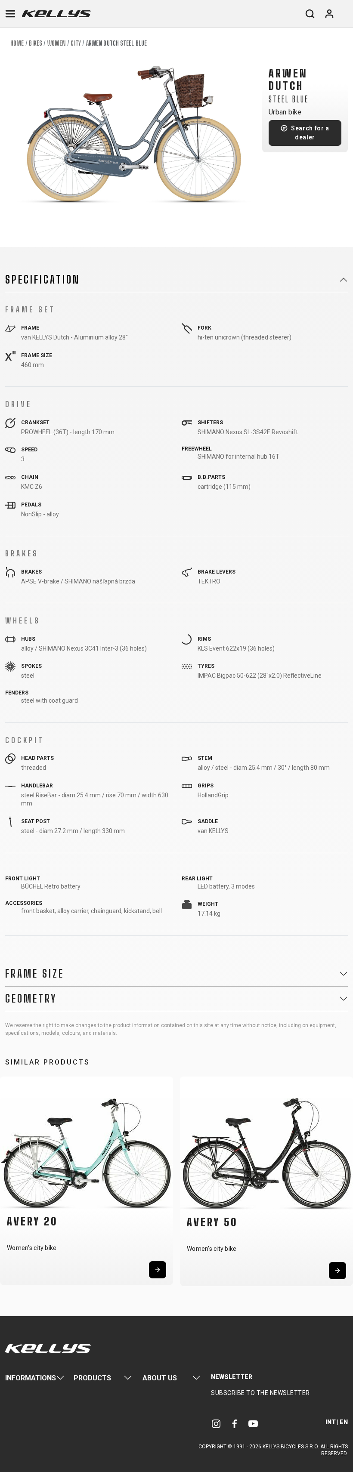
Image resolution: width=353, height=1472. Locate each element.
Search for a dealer (310, 133)
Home (17, 43)
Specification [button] (42, 280)
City (76, 43)
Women (56, 43)
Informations (30, 1378)
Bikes (35, 43)
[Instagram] (216, 1423)
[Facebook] (234, 1423)
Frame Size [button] (34, 974)
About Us (159, 1378)
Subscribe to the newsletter (260, 1392)
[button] (9, 1181)
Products (92, 1378)
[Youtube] (253, 1423)
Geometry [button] (31, 999)
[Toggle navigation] (10, 14)
